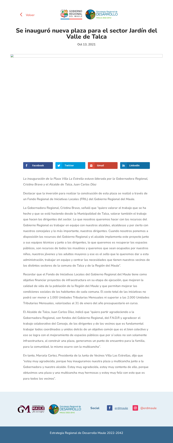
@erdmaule (148, 408)
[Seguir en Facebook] (109, 408)
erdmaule (121, 408)
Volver (30, 15)
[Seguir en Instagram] (135, 408)
